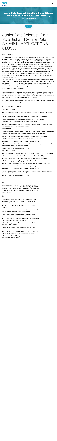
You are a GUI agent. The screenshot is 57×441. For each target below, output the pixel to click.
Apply (28, 26)
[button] (52, 3)
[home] (26, 3)
